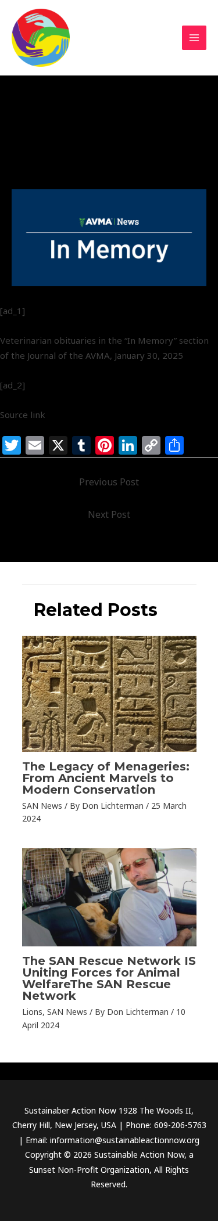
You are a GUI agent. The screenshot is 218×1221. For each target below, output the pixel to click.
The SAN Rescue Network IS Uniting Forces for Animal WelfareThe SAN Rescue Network (109, 978)
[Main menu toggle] (194, 38)
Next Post (109, 514)
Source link (22, 414)
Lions (32, 1011)
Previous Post (109, 482)
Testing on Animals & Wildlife (125, 164)
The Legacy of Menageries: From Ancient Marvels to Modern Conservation (106, 778)
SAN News (38, 164)
